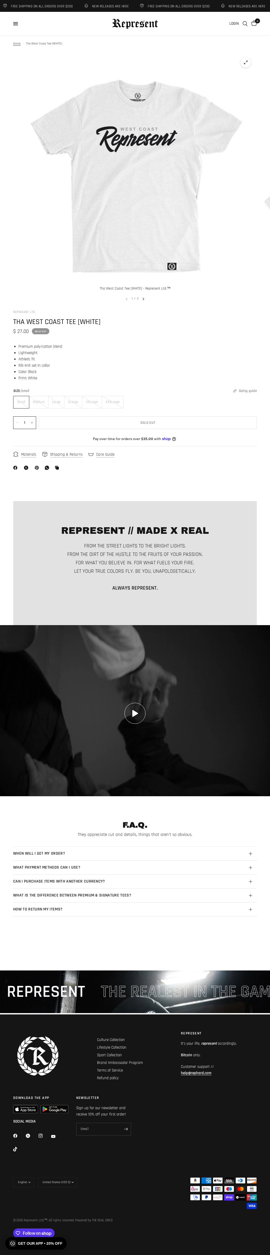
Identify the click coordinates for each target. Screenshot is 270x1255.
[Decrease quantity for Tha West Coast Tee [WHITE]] (17, 423)
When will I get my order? (39, 853)
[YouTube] (57, 1136)
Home (17, 44)
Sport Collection (109, 1055)
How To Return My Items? (37, 909)
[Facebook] (16, 468)
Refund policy (108, 1077)
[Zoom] (246, 62)
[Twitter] (31, 1136)
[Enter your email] (125, 1129)
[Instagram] (44, 1136)
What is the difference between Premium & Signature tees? (72, 895)
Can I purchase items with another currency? (59, 881)
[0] (253, 24)
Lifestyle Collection (111, 1047)
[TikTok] (19, 1149)
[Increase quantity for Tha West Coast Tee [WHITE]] (32, 423)
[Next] (143, 299)
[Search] (245, 24)
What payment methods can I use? (46, 867)
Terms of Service (110, 1070)
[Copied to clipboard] (58, 468)
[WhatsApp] (48, 468)
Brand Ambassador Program (120, 1062)
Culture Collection (111, 1039)
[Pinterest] (38, 468)
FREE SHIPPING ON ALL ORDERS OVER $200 (167, 6)
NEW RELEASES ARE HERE (98, 6)
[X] (27, 468)
